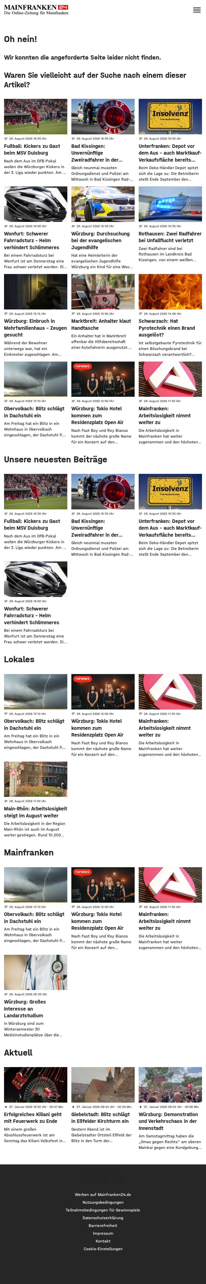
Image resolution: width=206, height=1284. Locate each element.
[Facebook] (88, 1178)
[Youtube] (117, 1178)
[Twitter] (103, 1178)
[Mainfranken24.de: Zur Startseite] (36, 10)
